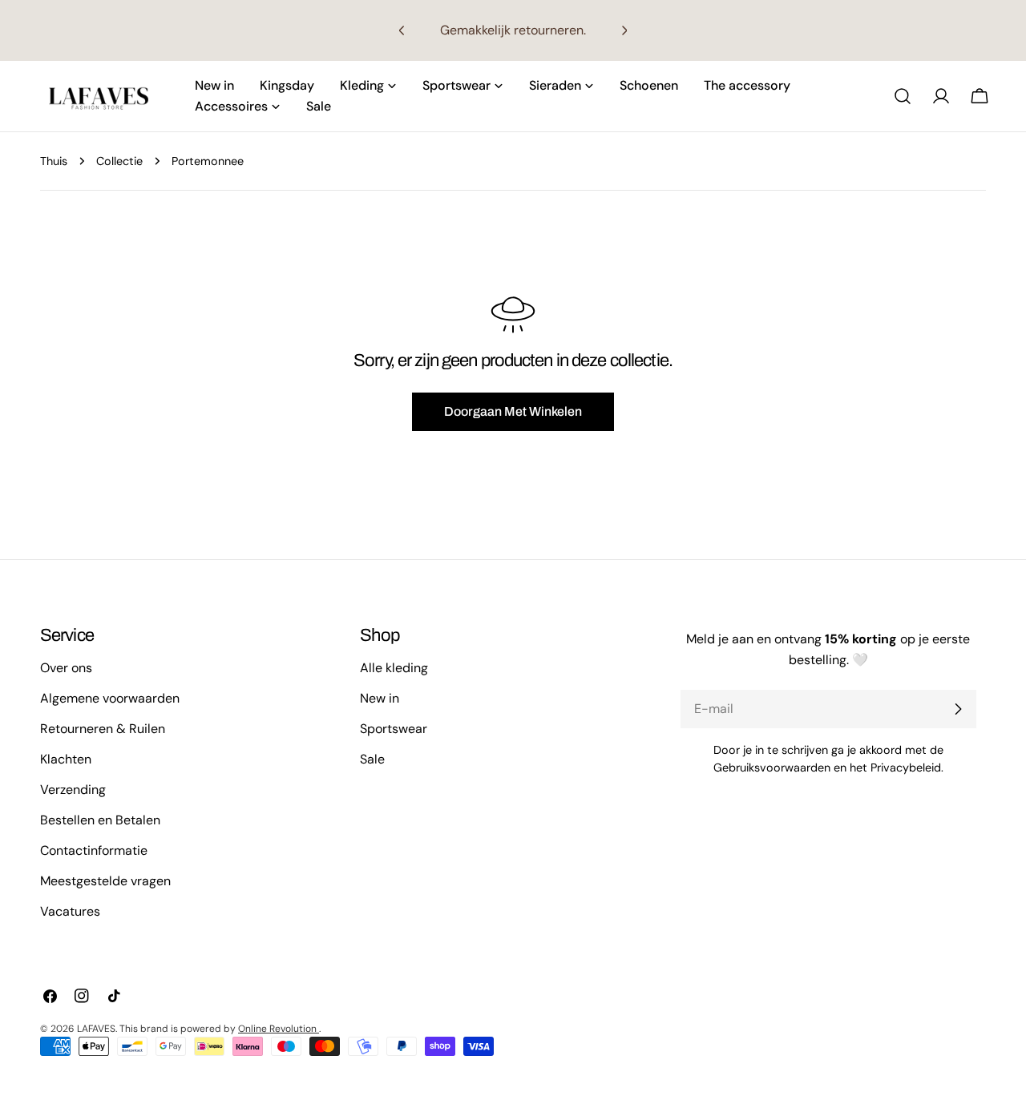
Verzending (73, 789)
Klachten (65, 759)
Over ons (66, 667)
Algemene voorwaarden (110, 698)
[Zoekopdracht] (903, 96)
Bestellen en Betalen (100, 820)
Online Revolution (278, 1028)
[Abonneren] (958, 709)
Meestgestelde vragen (105, 880)
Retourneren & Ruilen (102, 728)
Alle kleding (394, 667)
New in (379, 698)
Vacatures (70, 911)
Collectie (119, 161)
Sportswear (393, 728)
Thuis (53, 161)
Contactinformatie (93, 850)
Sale (372, 759)
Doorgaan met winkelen (513, 411)
